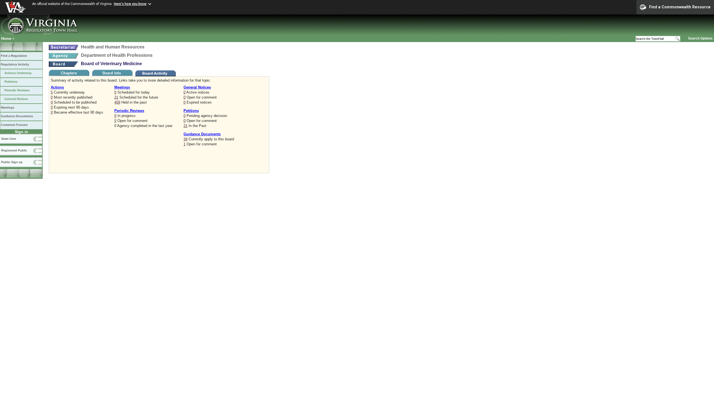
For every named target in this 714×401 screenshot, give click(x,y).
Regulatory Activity (15, 64)
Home (6, 38)
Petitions (11, 81)
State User (8, 138)
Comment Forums (14, 124)
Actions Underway (18, 73)
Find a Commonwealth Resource (680, 7)
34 (185, 139)
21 (116, 97)
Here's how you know (130, 4)
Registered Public (14, 150)
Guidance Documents (17, 116)
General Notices (16, 99)
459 (117, 102)
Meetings (7, 107)
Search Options (700, 38)
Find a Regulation (14, 55)
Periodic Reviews (17, 90)
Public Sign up (12, 162)
